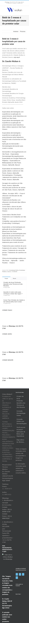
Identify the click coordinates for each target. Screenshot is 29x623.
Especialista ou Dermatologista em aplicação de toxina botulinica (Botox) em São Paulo (13, 229)
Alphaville (14, 260)
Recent (14, 278)
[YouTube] (23, 574)
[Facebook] (17, 574)
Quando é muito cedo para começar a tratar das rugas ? (12, 293)
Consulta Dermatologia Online (21, 413)
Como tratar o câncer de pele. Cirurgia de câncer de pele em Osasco (12, 209)
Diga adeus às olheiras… (21, 441)
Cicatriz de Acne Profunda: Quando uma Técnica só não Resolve (13, 284)
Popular (6, 278)
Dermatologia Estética (14, 270)
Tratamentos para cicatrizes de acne (14, 246)
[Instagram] (20, 574)
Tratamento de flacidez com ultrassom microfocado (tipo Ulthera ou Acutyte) (14, 202)
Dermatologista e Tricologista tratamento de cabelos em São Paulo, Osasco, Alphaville (12, 177)
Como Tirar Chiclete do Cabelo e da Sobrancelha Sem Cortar (14, 301)
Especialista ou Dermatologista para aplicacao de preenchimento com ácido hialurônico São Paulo (14, 236)
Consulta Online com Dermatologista (21, 421)
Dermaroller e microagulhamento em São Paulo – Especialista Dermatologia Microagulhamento (14, 154)
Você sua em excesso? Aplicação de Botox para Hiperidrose (21, 432)
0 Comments (14, 271)
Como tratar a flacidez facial (11, 214)
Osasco (12, 263)
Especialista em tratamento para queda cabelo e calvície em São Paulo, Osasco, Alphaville (12, 171)
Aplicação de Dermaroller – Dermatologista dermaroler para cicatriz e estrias (12, 146)
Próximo (22, 31)
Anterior (15, 31)
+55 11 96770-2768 (11, 2)
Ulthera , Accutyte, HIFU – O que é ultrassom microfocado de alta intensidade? (13, 196)
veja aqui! (17, 57)
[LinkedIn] (17, 577)
